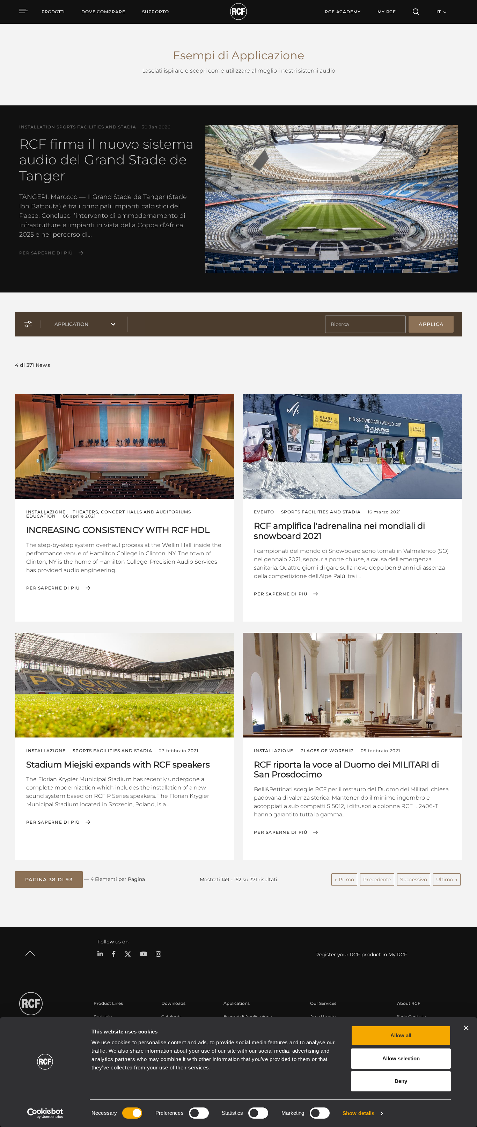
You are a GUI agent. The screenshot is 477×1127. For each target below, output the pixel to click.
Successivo (413, 879)
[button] (49, 879)
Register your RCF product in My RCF (361, 954)
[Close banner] (466, 1027)
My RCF (386, 11)
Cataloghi (171, 1016)
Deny (401, 1081)
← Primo (344, 879)
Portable (103, 1016)
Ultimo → (446, 879)
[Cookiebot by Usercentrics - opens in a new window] (45, 1113)
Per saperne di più (46, 253)
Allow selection (401, 1058)
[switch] (199, 1113)
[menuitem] (103, 12)
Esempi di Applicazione (247, 1016)
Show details (358, 1113)
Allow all (400, 1035)
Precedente (377, 879)
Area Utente (323, 1016)
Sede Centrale (411, 1016)
